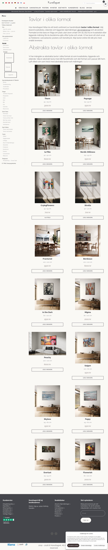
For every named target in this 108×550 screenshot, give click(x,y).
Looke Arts (5, 38)
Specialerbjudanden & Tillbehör (10, 80)
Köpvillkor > (7, 506)
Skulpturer (5, 158)
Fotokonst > (59, 514)
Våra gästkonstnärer (7, 36)
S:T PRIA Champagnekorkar (9, 163)
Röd (4, 100)
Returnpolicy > (7, 508)
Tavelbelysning (7, 84)
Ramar (4, 82)
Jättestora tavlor (7, 49)
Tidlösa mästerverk (7, 25)
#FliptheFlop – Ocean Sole (10, 160)
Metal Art (5, 155)
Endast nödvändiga (86, 545)
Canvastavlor (35, 8)
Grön (4, 98)
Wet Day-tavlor (7, 120)
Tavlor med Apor (7, 115)
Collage (5, 140)
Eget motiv (62, 8)
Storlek (4, 43)
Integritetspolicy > (9, 504)
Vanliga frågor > (8, 514)
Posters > (58, 516)
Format (5, 51)
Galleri (4, 136)
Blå (4, 102)
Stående (8, 67)
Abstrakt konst (6, 122)
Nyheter (53, 8)
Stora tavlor (6, 47)
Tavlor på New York (8, 118)
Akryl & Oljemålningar (8, 142)
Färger (4, 91)
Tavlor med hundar (8, 129)
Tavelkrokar (6, 86)
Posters (45, 8)
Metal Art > (58, 512)
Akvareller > (59, 510)
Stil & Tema (5, 111)
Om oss (89, 8)
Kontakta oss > (8, 510)
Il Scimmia (5, 40)
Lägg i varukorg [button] (47, 110)
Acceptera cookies (73, 545)
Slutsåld (47, 217)
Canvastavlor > (60, 508)
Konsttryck (5, 149)
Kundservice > (7, 512)
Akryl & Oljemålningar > (62, 504)
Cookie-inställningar (99, 545)
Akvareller (5, 145)
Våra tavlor (23, 8)
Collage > (58, 506)
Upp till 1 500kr (7, 29)
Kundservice (73, 8)
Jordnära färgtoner (8, 93)
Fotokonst (5, 147)
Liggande (10, 74)
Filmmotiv (5, 113)
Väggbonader (6, 138)
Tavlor (3, 134)
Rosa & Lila (6, 108)
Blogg (82, 8)
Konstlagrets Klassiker (7, 20)
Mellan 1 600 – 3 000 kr (9, 31)
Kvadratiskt (9, 57)
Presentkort (6, 88)
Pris (3, 27)
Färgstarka (5, 95)
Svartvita (5, 106)
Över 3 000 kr (6, 33)
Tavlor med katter (7, 131)
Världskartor (6, 124)
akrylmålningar (83, 30)
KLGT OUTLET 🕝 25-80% (8, 23)
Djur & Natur (5, 127)
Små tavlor (6, 45)
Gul (4, 104)
